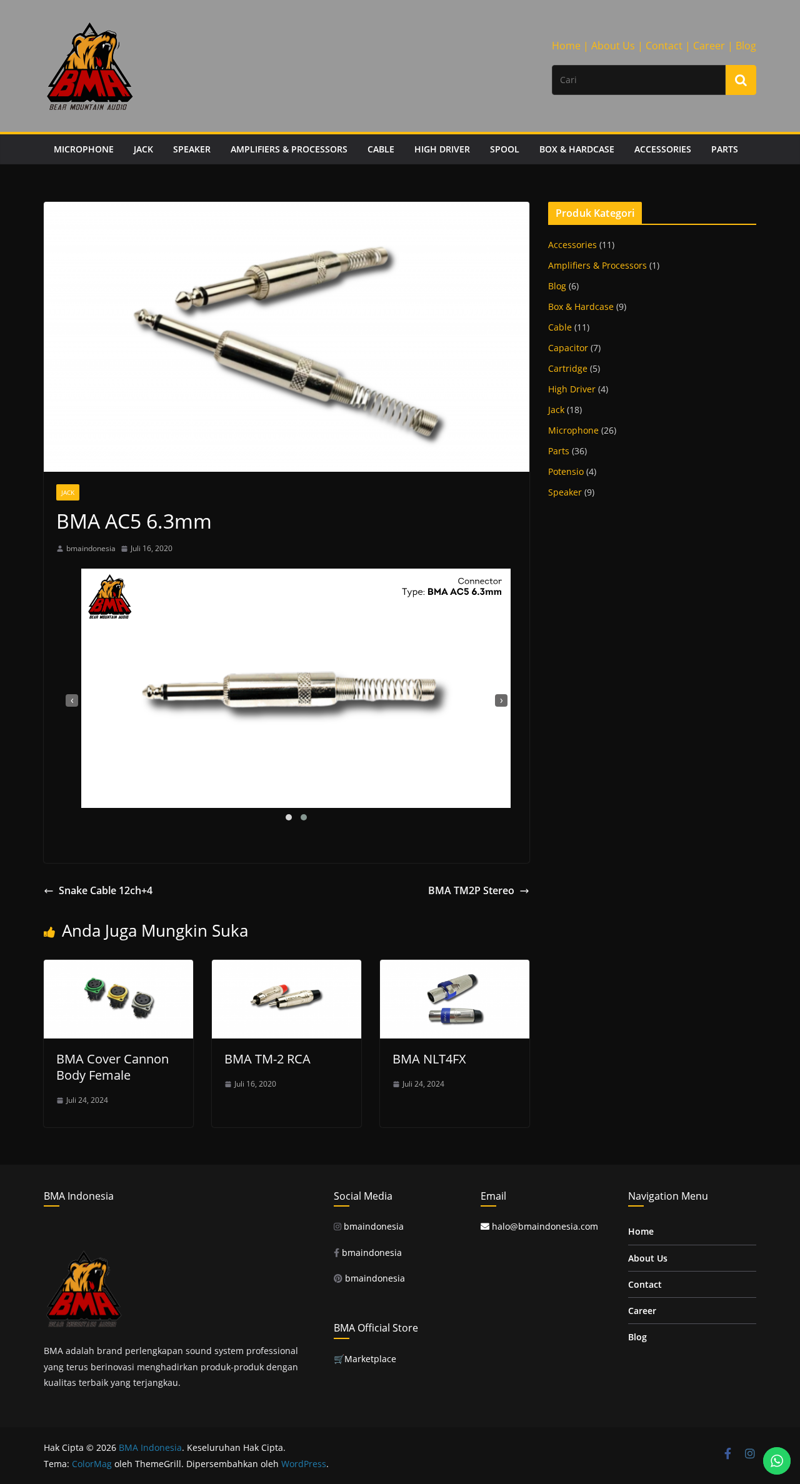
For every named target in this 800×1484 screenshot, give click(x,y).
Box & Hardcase (576, 149)
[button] (288, 817)
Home (641, 1231)
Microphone (84, 149)
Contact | (668, 45)
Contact (645, 1284)
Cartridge (568, 368)
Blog (746, 45)
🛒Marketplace (365, 1359)
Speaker (192, 149)
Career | (713, 45)
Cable (381, 149)
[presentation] (72, 700)
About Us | (617, 45)
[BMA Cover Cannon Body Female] (118, 968)
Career (642, 1311)
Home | (570, 45)
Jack (143, 149)
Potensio (566, 471)
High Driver (442, 149)
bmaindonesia (91, 548)
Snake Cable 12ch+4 (105, 890)
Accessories (662, 149)
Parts (724, 149)
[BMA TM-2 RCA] (286, 968)
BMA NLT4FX (429, 1058)
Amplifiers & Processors (289, 149)
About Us (648, 1258)
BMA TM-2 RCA (267, 1058)
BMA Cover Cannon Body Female (112, 1066)
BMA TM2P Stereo (471, 890)
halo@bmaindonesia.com (543, 1226)
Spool (504, 149)
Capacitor (568, 348)
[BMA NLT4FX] (454, 968)
